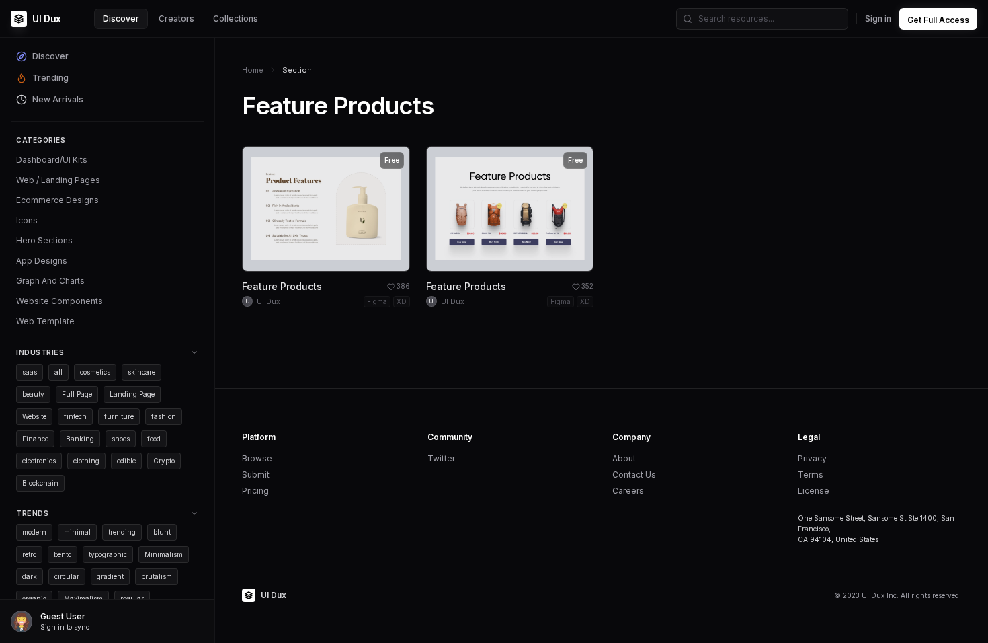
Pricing (255, 491)
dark (29, 576)
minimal (77, 532)
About (624, 458)
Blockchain (40, 483)
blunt (162, 532)
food (154, 438)
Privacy (812, 458)
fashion (163, 416)
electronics (39, 461)
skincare (141, 372)
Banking (80, 438)
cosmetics (95, 372)
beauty (33, 394)
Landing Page (132, 394)
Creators (176, 18)
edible (126, 461)
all (58, 372)
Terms (810, 474)
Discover (121, 18)
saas (29, 372)
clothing (86, 461)
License (813, 491)
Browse (257, 458)
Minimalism (164, 554)
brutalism (156, 576)
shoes (121, 438)
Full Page (77, 394)
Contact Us (634, 474)
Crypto (164, 461)
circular (66, 576)
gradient (110, 576)
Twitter (441, 458)
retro (29, 554)
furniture (119, 416)
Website (34, 416)
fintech (75, 416)
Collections (235, 18)
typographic (108, 554)
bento (62, 554)
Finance (35, 438)
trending (122, 532)
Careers (628, 491)
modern (34, 532)
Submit (256, 474)
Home (252, 70)
